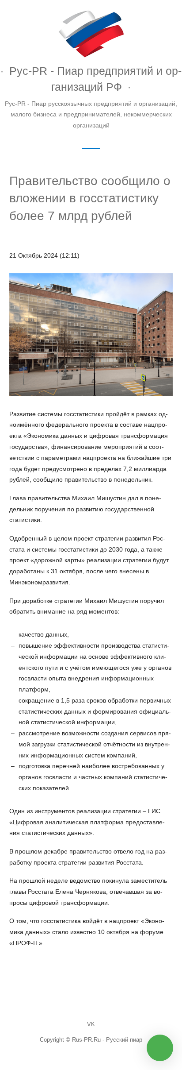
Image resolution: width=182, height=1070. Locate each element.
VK (91, 1024)
